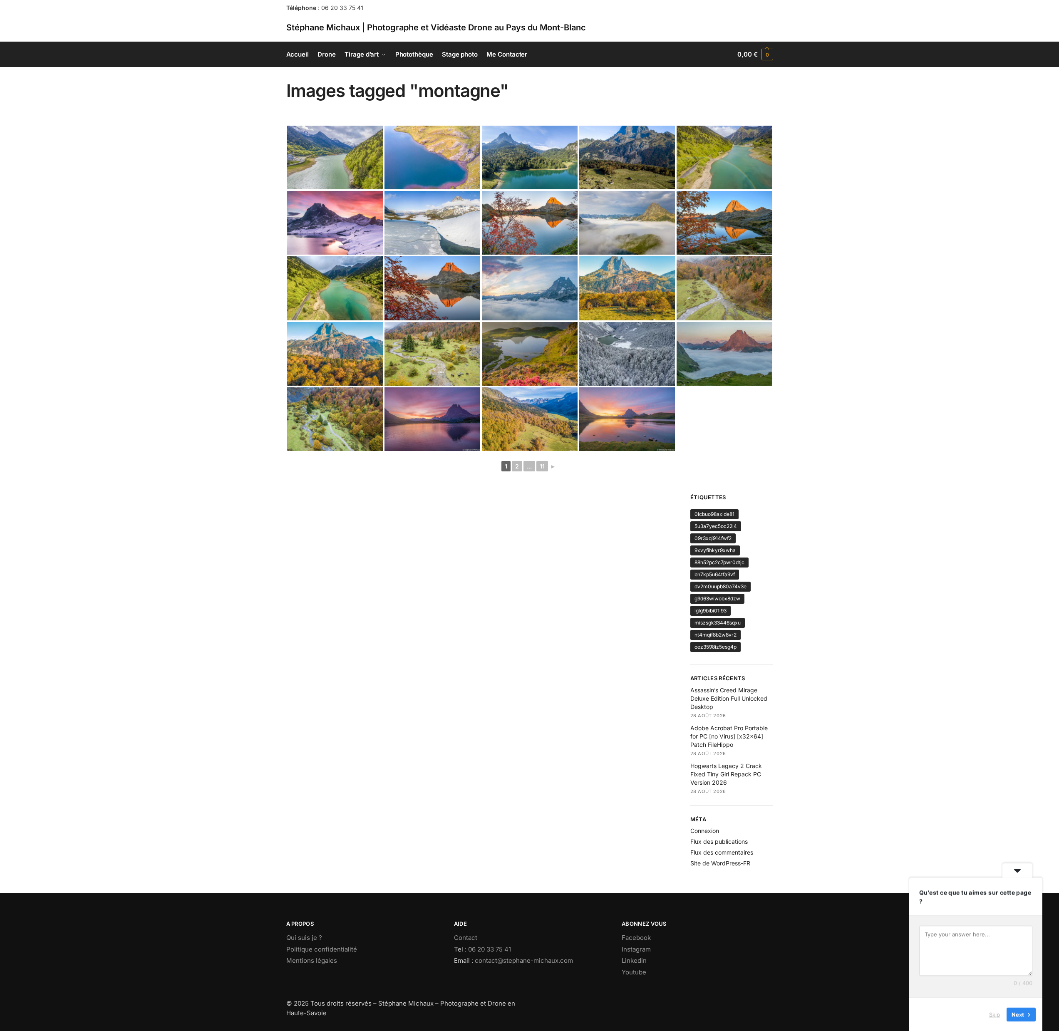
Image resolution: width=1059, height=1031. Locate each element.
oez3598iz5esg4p (715, 647)
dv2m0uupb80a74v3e (720, 586)
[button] (755, 54)
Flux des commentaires (721, 852)
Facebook (636, 938)
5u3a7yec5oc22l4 (715, 526)
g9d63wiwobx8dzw (717, 598)
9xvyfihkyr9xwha (715, 550)
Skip (994, 1014)
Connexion (704, 830)
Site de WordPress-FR (720, 863)
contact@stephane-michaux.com (524, 960)
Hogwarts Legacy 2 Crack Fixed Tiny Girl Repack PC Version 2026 (726, 774)
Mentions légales (311, 960)
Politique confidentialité (321, 949)
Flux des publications (719, 841)
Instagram (636, 949)
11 (542, 466)
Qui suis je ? (304, 938)
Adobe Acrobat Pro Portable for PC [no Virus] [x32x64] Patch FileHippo (729, 736)
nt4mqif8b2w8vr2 (715, 635)
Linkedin (634, 960)
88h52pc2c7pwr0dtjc (719, 562)
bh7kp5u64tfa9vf (714, 574)
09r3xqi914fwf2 (713, 538)
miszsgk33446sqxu (717, 623)
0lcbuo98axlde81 (714, 514)
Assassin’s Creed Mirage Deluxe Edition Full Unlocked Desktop (728, 699)
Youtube (634, 972)
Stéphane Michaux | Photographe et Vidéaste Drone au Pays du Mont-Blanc (436, 27)
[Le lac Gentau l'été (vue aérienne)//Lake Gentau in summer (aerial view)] (432, 157)
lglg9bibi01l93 (710, 610)
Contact (465, 938)
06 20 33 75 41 (342, 7)
